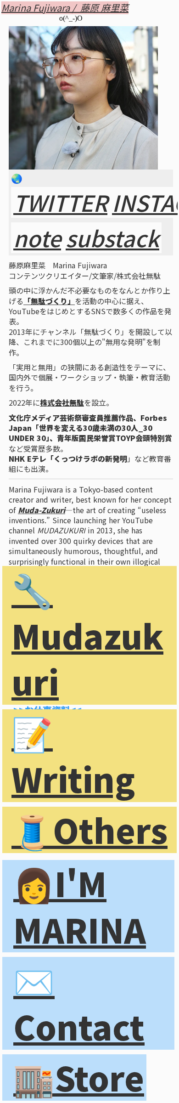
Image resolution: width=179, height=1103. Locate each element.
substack (112, 237)
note (37, 237)
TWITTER (60, 202)
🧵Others (89, 830)
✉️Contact (79, 1003)
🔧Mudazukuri (87, 635)
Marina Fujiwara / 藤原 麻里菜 (65, 7)
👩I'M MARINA (79, 906)
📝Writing (73, 755)
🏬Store (78, 1077)
